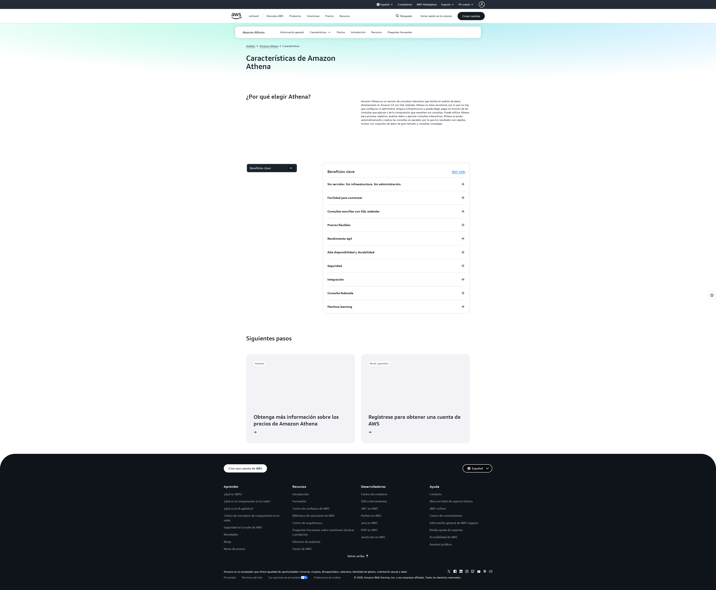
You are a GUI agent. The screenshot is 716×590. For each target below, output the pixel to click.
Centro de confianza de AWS (310, 508)
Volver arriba (355, 556)
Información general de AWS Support (454, 523)
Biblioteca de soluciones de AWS (313, 515)
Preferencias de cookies (327, 577)
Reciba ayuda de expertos (446, 530)
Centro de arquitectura (307, 523)
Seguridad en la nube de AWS (243, 527)
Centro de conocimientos (446, 515)
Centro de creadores (374, 494)
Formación (299, 501)
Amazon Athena (269, 46)
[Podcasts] (484, 572)
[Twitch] (472, 572)
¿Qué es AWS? (233, 494)
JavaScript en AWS (373, 537)
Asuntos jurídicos (441, 544)
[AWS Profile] (482, 4)
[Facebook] (454, 572)
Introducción (300, 494)
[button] (275, 16)
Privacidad (230, 577)
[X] (449, 572)
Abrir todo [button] (458, 171)
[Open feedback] (712, 295)
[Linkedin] (460, 572)
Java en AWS (369, 523)
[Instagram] (466, 572)
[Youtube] (478, 572)
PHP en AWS (369, 530)
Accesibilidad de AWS (443, 537)
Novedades (231, 534)
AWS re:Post (438, 508)
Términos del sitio (252, 577)
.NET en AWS (369, 508)
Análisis (250, 46)
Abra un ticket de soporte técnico (451, 501)
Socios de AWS (302, 549)
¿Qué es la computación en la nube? (247, 501)
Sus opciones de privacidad (284, 577)
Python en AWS (371, 515)
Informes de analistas (306, 542)
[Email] (490, 572)
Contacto (436, 494)
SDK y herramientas (374, 501)
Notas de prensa (234, 549)
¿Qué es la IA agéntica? (238, 508)
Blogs (227, 542)
